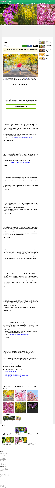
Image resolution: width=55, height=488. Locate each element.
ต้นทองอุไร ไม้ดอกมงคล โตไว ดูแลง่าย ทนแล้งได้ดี (16, 363)
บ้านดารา (22, 3)
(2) (21, 378)
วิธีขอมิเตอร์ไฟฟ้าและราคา (4, 471)
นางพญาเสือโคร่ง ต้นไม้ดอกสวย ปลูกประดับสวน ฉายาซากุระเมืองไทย (19, 162)
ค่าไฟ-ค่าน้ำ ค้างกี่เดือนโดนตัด (4, 474)
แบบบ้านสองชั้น (2, 484)
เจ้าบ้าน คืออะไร (2, 470)
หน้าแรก (3, 3)
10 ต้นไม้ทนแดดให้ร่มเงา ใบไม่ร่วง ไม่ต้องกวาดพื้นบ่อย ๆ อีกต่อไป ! (15, 372)
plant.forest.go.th (26, 378)
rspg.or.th (32, 378)
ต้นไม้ (12, 420)
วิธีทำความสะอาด (16, 3)
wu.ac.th (14, 378)
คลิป (47, 3)
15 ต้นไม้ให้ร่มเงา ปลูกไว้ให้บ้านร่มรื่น (10, 371)
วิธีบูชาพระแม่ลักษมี (3, 463)
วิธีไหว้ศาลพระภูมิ (2, 458)
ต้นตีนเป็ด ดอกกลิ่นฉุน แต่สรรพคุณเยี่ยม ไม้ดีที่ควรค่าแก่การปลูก (19, 334)
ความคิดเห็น (24, 45)
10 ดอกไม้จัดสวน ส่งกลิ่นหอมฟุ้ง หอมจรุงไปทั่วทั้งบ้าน (13, 374)
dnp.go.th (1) (19, 378)
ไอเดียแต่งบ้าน (38, 3)
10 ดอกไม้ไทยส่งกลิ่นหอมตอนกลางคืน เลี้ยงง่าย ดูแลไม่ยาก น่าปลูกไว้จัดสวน (16, 375)
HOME (10, 1)
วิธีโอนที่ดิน (2, 476)
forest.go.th (11, 378)
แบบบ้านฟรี (2, 486)
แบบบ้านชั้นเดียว (2, 482)
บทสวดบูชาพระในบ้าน (3, 454)
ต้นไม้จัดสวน (6, 420)
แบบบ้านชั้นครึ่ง (2, 485)
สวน (5, 79)
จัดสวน (43, 3)
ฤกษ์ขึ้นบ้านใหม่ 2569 (3, 453)
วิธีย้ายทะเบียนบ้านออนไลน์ (4, 469)
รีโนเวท (27, 3)
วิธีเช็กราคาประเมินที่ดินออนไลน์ (4, 475)
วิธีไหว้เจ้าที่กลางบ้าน (3, 457)
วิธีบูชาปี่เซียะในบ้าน (3, 464)
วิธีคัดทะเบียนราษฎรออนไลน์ (4, 468)
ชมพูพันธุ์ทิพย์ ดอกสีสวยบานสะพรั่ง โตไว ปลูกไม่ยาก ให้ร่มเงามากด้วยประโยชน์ (21, 137)
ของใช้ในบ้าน (9, 3)
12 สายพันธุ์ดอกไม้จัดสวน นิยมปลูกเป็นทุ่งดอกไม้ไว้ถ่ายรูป (14, 376)
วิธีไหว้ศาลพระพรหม (3, 459)
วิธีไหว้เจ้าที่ (2, 460)
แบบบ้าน (1, 481)
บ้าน (26, 78)
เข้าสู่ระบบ (51, 1)
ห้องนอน (32, 3)
